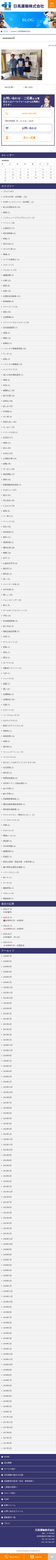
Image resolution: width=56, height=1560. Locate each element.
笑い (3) (6, 579)
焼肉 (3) (6, 359)
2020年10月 (8, 1244)
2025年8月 (7, 1008)
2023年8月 (7, 1097)
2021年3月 (7, 1223)
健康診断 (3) (8, 275)
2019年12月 (8, 1291)
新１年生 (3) (8, 626)
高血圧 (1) (7, 857)
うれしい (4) (8, 893)
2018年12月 (8, 1354)
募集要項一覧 (9, 1517)
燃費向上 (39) (9, 390)
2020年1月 (7, 1286)
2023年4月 (7, 1118)
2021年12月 (8, 1192)
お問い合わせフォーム (13, 1511)
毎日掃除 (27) (9, 474)
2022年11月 (8, 1145)
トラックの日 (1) (10, 432)
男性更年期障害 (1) (11, 809)
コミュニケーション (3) (13, 752)
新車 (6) (6, 511)
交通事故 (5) (8, 694)
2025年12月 (8, 987)
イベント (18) (9, 223)
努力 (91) (7, 495)
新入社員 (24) (9, 396)
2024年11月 (8, 1050)
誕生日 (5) (7, 569)
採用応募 (38, 1557)
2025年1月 (7, 1040)
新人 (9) (6, 605)
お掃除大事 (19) (9, 459)
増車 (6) (6, 380)
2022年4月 (7, 1176)
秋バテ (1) (7, 878)
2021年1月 (7, 1234)
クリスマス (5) (9, 757)
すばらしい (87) (9, 490)
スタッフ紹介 (9, 1493)
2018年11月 (8, 1359)
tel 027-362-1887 (29, 113)
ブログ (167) (8, 191)
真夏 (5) (6, 684)
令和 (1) (6, 637)
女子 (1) (6, 558)
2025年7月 (7, 1014)
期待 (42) (7, 480)
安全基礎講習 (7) (10, 328)
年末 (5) (6, 385)
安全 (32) (7, 527)
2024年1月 (7, 1082)
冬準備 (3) (7, 411)
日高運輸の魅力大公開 (13, 1475)
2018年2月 (7, 1406)
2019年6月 (7, 1323)
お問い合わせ (29, 128)
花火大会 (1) (8, 244)
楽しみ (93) (8, 406)
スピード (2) (8, 710)
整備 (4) (6, 254)
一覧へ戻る (28, 87)
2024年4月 (7, 1071)
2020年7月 (7, 1260)
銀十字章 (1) (8, 794)
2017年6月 (7, 1443)
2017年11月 (8, 1422)
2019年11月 (8, 1296)
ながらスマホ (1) (10, 720)
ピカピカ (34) (9, 506)
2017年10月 (8, 1427)
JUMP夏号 (8, 910)
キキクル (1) (8, 830)
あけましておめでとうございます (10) (19, 762)
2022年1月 (7, 1187)
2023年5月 (7, 1113)
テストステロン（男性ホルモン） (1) (19, 815)
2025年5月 (7, 1019)
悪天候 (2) (7, 747)
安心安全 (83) (9, 500)
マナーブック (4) (10, 307)
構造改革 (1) (8, 899)
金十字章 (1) (8, 789)
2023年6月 (7, 1108)
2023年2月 (7, 1129)
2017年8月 (7, 1433)
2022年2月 (7, 1181)
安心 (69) (7, 448)
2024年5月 (7, 1066)
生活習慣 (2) (8, 768)
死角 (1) (6, 647)
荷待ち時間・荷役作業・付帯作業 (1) (19, 862)
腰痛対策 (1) (8, 888)
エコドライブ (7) (10, 369)
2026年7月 (7, 956)
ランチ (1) (7, 354)
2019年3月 (7, 1338)
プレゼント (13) (9, 270)
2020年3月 (7, 1276)
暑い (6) (6, 689)
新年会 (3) (7, 574)
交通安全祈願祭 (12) (11, 296)
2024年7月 (7, 1061)
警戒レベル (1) (9, 836)
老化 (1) (6, 652)
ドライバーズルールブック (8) (16, 322)
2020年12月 (8, 1239)
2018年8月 (7, 1375)
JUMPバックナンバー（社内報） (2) (18, 202)
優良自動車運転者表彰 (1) (14, 804)
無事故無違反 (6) (10, 778)
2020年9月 (7, 1249)
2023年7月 (7, 1103)
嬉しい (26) (8, 595)
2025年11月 (8, 993)
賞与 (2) (6, 658)
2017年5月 (7, 1448)
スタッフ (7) (8, 265)
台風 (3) (6, 705)
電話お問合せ (14, 1557)
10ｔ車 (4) (7, 417)
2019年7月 (7, 1317)
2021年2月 (7, 1228)
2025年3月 (7, 1029)
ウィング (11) (9, 521)
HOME (5, 31)
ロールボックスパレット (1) (15, 610)
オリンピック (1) (10, 642)
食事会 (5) (7, 343)
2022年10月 (8, 1150)
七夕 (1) (6, 673)
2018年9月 (7, 1370)
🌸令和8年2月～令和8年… (14, 927)
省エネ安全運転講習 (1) (13, 375)
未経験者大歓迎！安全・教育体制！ (19, 1481)
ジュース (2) (8, 678)
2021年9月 (7, 1197)
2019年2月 (7, 1344)
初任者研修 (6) (9, 233)
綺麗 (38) (7, 464)
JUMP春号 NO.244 (11, 935)
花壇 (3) (6, 333)
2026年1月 (7, 982)
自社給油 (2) (8, 532)
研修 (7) (6, 239)
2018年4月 (7, 1396)
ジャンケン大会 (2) (11, 584)
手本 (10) (7, 616)
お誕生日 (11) (9, 228)
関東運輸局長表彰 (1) (12, 485)
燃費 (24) (7, 553)
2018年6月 (7, 1386)
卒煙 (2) (6, 825)
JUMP (6, 1499)
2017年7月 (7, 1438)
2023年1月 (7, 1134)
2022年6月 (7, 1166)
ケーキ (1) (7, 883)
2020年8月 (7, 1255)
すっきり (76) (9, 427)
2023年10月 (8, 1092)
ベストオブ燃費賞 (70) (12, 364)
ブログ (7, 1523)
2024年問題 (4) (9, 846)
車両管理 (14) (9, 736)
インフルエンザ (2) (11, 715)
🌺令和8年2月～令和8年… (14, 919)
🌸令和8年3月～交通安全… (14, 943)
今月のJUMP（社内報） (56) (15, 197)
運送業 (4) (7, 841)
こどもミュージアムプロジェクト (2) (19, 218)
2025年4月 (7, 1024)
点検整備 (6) (8, 317)
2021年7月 (7, 1202)
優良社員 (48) (9, 548)
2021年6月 (7, 1207)
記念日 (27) (8, 438)
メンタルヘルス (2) (11, 820)
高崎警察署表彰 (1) (11, 799)
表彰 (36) (7, 312)
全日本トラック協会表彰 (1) (15, 783)
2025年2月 (7, 1035)
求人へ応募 (29, 137)
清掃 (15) (7, 443)
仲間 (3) (6, 741)
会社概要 (8, 1463)
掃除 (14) (7, 338)
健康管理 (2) (8, 851)
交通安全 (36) (9, 699)
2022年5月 (7, 1171)
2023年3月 (7, 1124)
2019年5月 (7, 1328)
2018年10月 (8, 1365)
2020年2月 (7, 1281)
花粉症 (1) (7, 731)
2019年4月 (7, 1333)
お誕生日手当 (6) (10, 563)
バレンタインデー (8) (12, 600)
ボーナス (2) (8, 663)
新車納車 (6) (8, 301)
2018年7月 (7, 1380)
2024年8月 (7, 1056)
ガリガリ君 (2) (9, 249)
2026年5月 (7, 961)
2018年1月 (7, 1412)
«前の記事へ (9, 87)
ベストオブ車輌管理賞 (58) (14, 349)
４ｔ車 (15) (8, 516)
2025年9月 (7, 1003)
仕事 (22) (7, 281)
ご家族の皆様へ (10, 1487)
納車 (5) (6, 212)
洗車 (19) (7, 291)
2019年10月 (8, 1302)
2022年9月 (7, 1155)
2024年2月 (7, 1077)
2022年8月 (7, 1160)
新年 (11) (7, 537)
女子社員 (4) (8, 590)
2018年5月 (7, 1391)
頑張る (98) (8, 401)
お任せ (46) (8, 453)
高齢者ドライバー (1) (12, 668)
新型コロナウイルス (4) (13, 726)
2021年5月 (7, 1213)
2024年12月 (8, 1045)
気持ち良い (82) (9, 422)
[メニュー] (52, 4)
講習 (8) (6, 286)
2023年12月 (8, 1087)
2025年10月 (8, 998)
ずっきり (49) (9, 469)
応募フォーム (9, 1505)
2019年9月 (7, 1307)
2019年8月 (7, 1312)
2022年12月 (8, 1139)
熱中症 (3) (7, 773)
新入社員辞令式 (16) (11, 207)
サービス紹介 (9, 1469)
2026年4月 (7, 967)
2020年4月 (7, 1270)
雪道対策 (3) (8, 542)
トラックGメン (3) (11, 872)
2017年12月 (8, 1417)
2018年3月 (7, 1401)
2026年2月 (7, 977)
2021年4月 (7, 1218)
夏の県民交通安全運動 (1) (14, 867)
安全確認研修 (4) (10, 621)
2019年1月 (7, 1349)
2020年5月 (7, 1265)
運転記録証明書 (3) (11, 631)
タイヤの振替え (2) (11, 260)
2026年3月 (7, 972)
